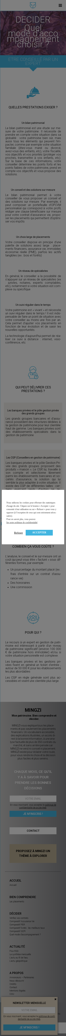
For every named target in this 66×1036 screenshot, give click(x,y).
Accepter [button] (39, 532)
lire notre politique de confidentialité (21, 522)
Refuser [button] (18, 532)
